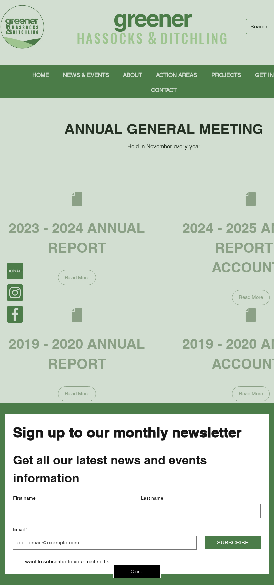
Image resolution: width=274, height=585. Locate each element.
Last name (152, 498)
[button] (137, 571)
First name (24, 498)
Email (20, 529)
